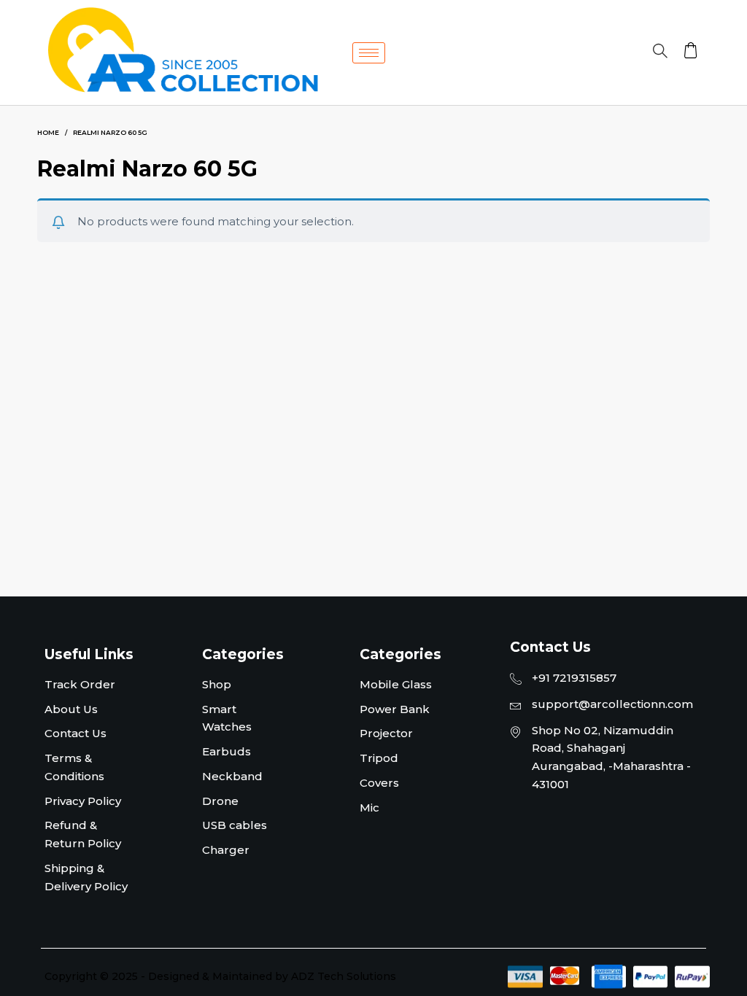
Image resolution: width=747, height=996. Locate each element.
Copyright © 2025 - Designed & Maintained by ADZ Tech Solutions (220, 976)
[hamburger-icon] (368, 52)
